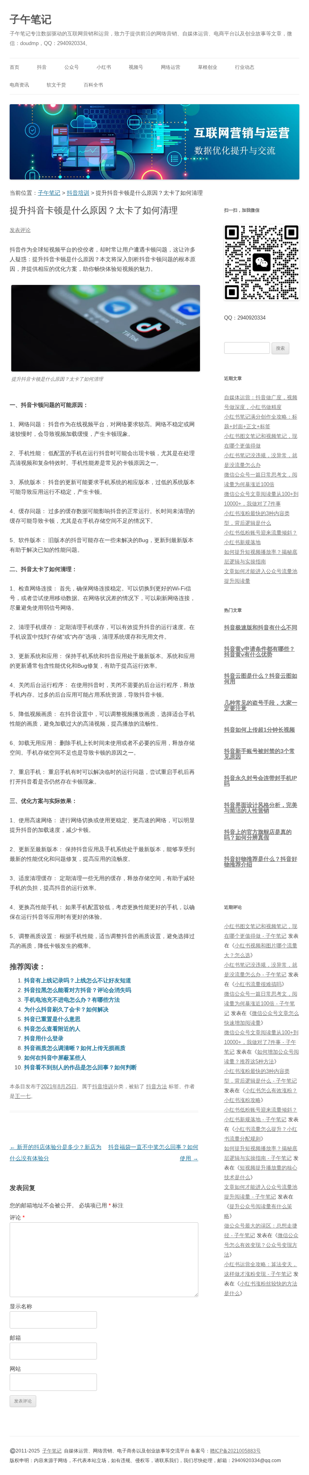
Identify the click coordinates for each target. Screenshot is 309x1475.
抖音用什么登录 (44, 1038)
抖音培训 (102, 1086)
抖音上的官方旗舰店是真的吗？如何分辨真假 (258, 835)
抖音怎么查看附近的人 (52, 1028)
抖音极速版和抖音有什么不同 (260, 627)
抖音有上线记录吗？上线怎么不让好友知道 (77, 980)
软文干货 (56, 85)
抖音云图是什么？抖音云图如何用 (260, 679)
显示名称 (21, 1306)
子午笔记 (31, 19)
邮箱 (15, 1338)
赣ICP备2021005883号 (235, 1451)
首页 (14, 67)
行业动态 (244, 67)
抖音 (42, 67)
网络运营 (170, 67)
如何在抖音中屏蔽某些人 (55, 1057)
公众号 (71, 67)
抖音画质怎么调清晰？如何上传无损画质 (75, 1048)
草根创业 (207, 67)
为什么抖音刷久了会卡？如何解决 (66, 1009)
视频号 (136, 67)
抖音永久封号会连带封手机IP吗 (260, 781)
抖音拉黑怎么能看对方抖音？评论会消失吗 (77, 990)
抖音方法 (156, 1086)
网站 (15, 1369)
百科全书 (93, 85)
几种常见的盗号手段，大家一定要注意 (260, 705)
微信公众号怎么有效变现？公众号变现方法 (261, 1245)
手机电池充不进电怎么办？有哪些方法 (72, 999)
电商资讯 (19, 85)
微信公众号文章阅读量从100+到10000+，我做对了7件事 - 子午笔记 (261, 1042)
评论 (17, 1217)
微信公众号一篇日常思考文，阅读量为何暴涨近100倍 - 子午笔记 (260, 1003)
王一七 (23, 1096)
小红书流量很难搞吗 (258, 984)
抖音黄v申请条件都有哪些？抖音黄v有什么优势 (259, 652)
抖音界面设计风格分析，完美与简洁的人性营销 (260, 808)
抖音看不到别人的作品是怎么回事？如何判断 (80, 1067)
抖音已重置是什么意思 (52, 1019)
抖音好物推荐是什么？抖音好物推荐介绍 (260, 862)
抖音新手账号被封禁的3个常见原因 (259, 754)
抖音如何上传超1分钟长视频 (259, 729)
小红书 (104, 67)
